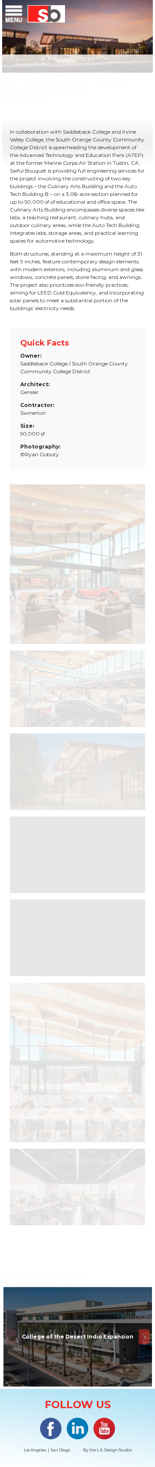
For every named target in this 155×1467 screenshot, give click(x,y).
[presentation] (10, 1337)
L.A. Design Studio (114, 1450)
